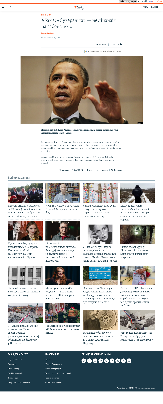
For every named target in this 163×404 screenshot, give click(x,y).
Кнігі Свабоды (14, 369)
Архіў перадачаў (15, 373)
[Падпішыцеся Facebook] (89, 360)
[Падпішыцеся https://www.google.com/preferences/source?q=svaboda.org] (84, 360)
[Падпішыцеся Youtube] (100, 360)
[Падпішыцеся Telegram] (123, 360)
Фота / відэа (13, 378)
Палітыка (46, 15)
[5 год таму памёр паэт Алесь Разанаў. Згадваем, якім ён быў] (62, 193)
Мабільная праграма (53, 369)
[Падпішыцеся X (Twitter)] (95, 360)
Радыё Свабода (47, 33)
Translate (157, 2)
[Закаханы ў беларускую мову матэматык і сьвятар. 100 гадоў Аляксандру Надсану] (100, 320)
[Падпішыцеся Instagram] (117, 360)
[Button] (101, 44)
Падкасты (12, 364)
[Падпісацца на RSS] (129, 360)
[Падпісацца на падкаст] (106, 360)
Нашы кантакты (52, 378)
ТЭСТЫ (145, 7)
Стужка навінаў (15, 360)
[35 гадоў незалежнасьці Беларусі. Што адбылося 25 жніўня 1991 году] (25, 275)
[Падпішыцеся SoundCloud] (112, 360)
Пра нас (48, 360)
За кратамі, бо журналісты (19, 383)
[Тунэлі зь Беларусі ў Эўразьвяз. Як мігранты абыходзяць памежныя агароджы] (137, 234)
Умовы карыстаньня (53, 383)
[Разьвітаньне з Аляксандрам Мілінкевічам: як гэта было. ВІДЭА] (62, 313)
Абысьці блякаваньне (54, 364)
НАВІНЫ (154, 7)
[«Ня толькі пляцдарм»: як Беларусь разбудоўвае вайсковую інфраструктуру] (137, 320)
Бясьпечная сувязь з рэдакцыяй (58, 373)
